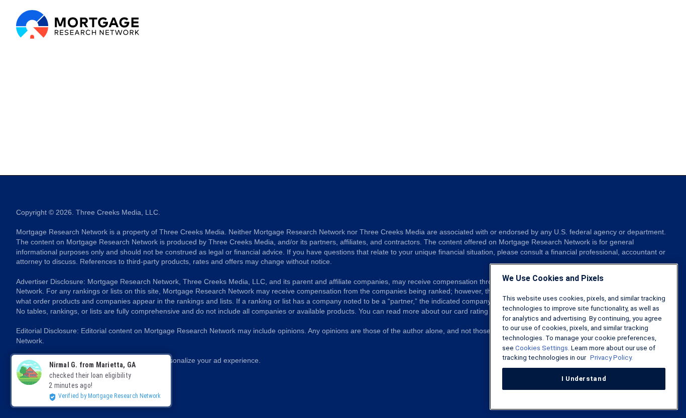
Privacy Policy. (611, 357)
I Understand (584, 378)
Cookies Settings (541, 348)
